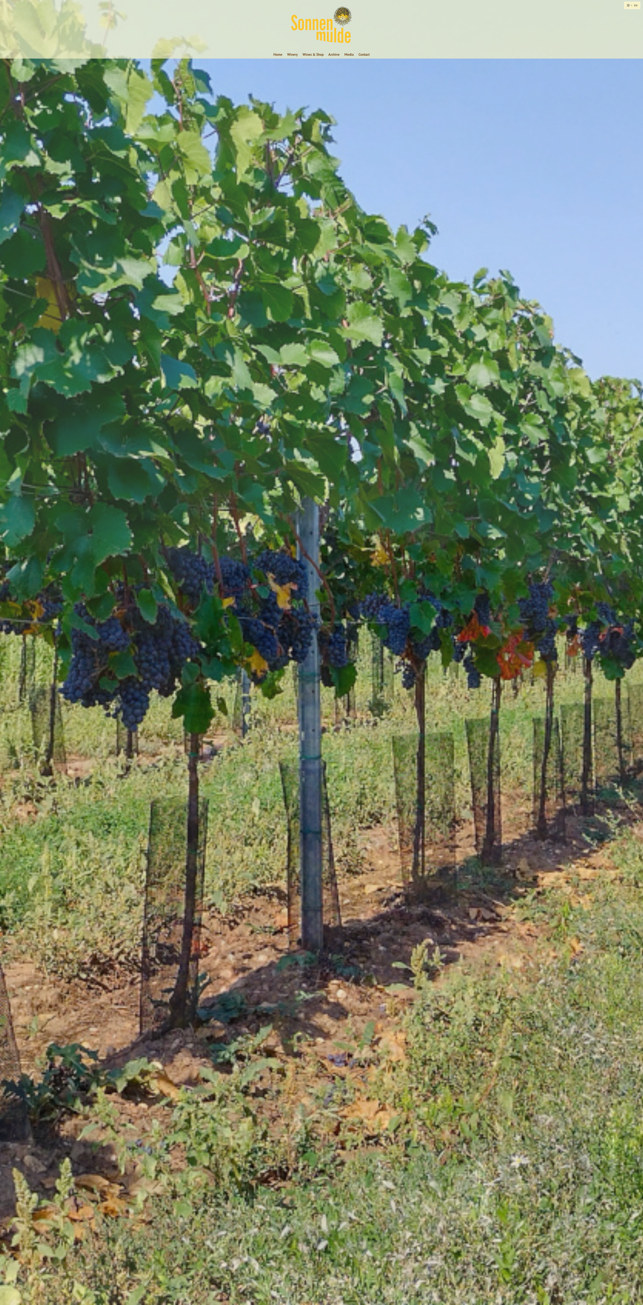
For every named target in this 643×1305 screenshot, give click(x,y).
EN (635, 5)
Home (277, 54)
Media (349, 54)
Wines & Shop (313, 54)
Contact (364, 54)
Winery (292, 54)
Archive (334, 54)
